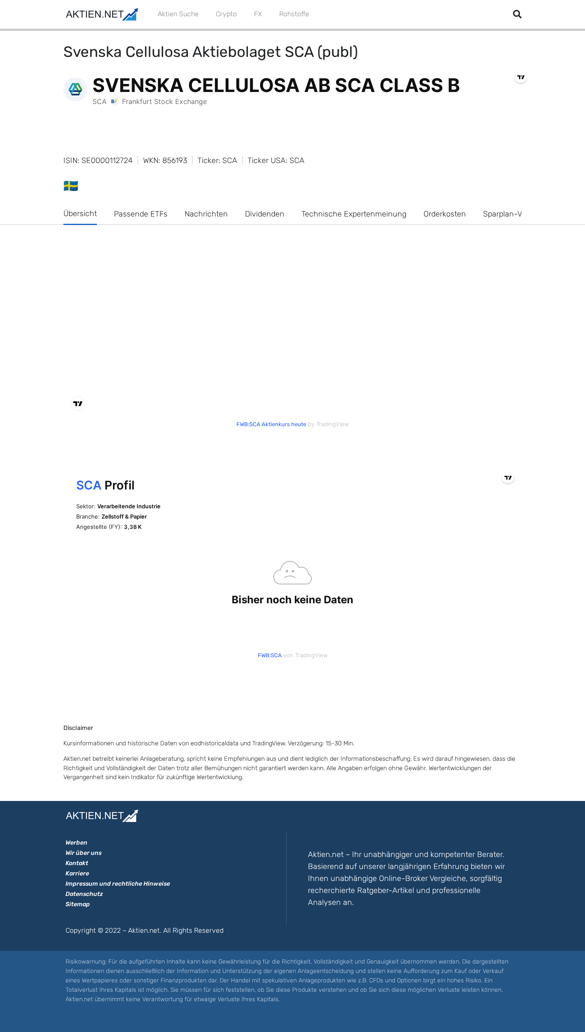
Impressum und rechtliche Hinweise (118, 883)
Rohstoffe (294, 14)
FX (258, 14)
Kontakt (77, 863)
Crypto (226, 14)
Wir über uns (83, 853)
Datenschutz (84, 894)
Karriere (77, 873)
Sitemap (78, 904)
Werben (76, 842)
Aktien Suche (178, 14)
